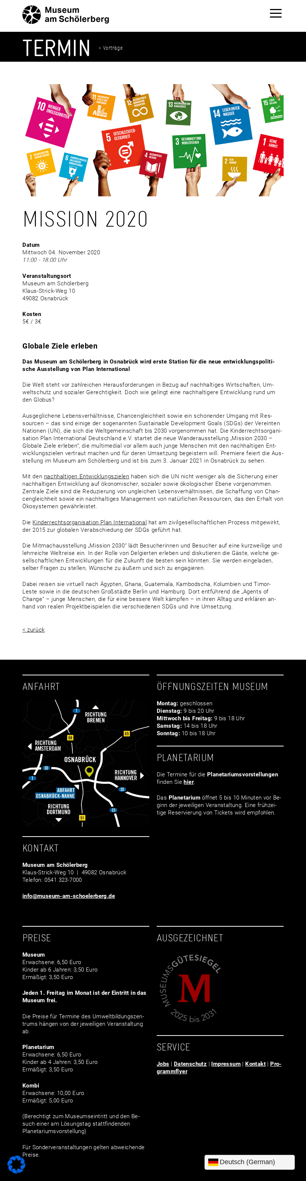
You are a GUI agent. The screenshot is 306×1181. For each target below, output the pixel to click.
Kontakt (255, 1064)
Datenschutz (190, 1064)
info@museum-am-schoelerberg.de (68, 896)
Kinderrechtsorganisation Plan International (89, 522)
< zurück (33, 629)
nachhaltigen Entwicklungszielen (86, 476)
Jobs (163, 1064)
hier (189, 782)
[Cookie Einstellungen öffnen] (16, 1171)
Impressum (226, 1064)
